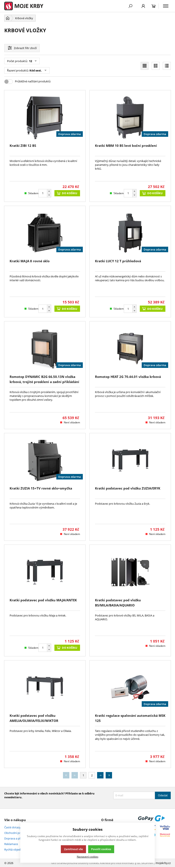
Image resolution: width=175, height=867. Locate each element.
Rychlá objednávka (16, 849)
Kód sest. (35, 70)
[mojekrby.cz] (26, 6)
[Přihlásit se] (143, 5)
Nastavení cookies (87, 856)
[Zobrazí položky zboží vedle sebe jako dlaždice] (145, 66)
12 (30, 61)
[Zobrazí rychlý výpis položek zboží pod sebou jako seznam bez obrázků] (167, 66)
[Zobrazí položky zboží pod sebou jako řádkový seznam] (156, 66)
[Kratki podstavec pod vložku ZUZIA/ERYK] (130, 460)
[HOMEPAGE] (7, 18)
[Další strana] (100, 775)
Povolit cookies (101, 849)
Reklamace (11, 844)
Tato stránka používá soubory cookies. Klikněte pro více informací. (92, 863)
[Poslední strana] (109, 775)
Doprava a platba (15, 838)
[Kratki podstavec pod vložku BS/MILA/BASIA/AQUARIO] (130, 572)
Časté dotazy (12, 827)
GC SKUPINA (145, 863)
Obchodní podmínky (17, 833)
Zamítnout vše (73, 849)
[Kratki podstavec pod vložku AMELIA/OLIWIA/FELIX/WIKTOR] (45, 688)
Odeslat (163, 795)
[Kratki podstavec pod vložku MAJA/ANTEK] (45, 572)
